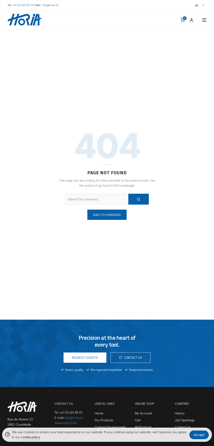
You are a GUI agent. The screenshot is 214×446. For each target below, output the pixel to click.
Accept (199, 435)
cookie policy (30, 437)
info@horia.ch (50, 5)
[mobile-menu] (200, 20)
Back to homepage (107, 215)
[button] (194, 5)
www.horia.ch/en (66, 422)
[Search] (138, 199)
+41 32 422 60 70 (23, 5)
